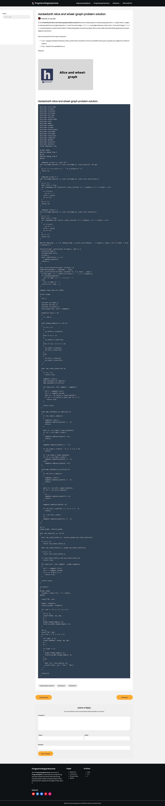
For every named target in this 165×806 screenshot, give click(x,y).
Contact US (73, 774)
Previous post (43, 697)
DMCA (72, 778)
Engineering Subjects (83, 3)
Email (87, 735)
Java (88, 772)
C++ (88, 774)
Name (41, 735)
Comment (41, 715)
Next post (125, 697)
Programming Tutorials (101, 3)
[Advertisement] (16, 30)
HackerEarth (61, 685)
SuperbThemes (97, 803)
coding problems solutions (47, 685)
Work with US (127, 3)
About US (73, 772)
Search (4, 13)
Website (40, 744)
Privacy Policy (74, 776)
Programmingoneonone (46, 3)
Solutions (116, 3)
